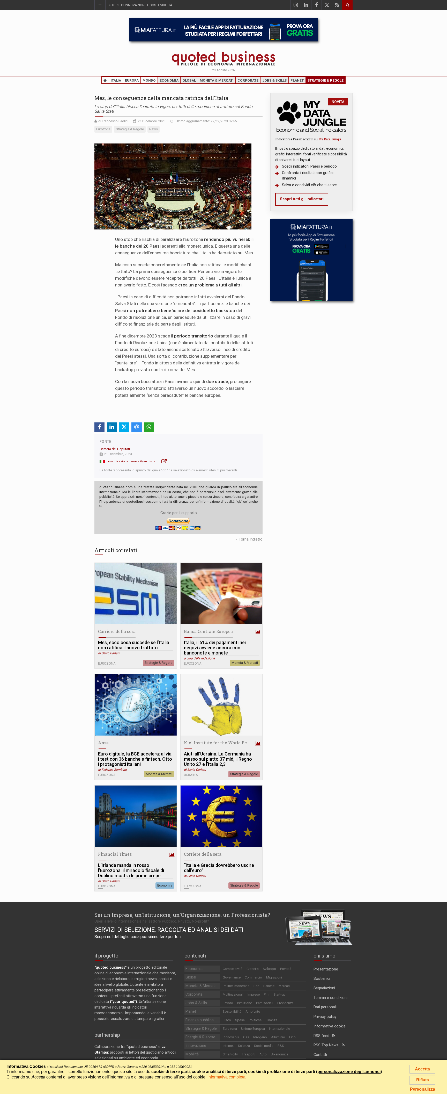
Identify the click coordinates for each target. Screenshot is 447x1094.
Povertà (285, 969)
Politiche (255, 1020)
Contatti (320, 1055)
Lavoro (228, 1003)
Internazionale (279, 1029)
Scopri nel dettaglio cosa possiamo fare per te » (138, 936)
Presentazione (326, 969)
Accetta (422, 1069)
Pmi (266, 994)
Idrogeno (260, 1037)
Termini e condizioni (330, 998)
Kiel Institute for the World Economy (222, 742)
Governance (232, 977)
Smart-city (230, 1054)
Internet (228, 1046)
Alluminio (278, 1037)
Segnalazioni (324, 988)
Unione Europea (253, 1029)
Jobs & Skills (274, 80)
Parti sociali (264, 1003)
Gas (246, 1037)
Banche (268, 986)
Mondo (149, 80)
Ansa (103, 742)
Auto (263, 1054)
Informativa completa (226, 1077)
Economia (169, 80)
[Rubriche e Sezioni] (99, 5)
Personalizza (422, 1089)
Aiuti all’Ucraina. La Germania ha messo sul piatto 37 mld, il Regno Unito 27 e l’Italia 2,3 (218, 759)
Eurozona (230, 1029)
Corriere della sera (117, 631)
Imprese (254, 994)
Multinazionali (233, 994)
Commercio (253, 977)
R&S (281, 1046)
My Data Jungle (329, 139)
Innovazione (195, 1045)
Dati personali (325, 1007)
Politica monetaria (236, 986)
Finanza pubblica (199, 1020)
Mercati (284, 986)
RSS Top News (328, 1045)
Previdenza (285, 1003)
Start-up (279, 994)
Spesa (240, 1020)
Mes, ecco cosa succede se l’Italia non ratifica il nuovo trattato (133, 645)
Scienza (244, 1046)
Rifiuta (422, 1080)
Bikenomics (279, 1054)
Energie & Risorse (200, 1037)
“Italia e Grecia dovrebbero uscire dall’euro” (219, 868)
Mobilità (192, 1054)
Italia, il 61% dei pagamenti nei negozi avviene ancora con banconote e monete (215, 648)
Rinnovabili (231, 1037)
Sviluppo (269, 969)
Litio (292, 1037)
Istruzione (244, 1003)
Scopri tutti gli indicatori (302, 199)
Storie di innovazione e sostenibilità (140, 5)
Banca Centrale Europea (208, 631)
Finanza (271, 1020)
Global (189, 80)
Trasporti (248, 1054)
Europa (132, 80)
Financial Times (115, 854)
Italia (116, 80)
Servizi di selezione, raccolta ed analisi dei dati (168, 929)
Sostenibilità (232, 1011)
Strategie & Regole (326, 80)
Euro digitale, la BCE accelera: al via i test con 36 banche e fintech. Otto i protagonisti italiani (135, 759)
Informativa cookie (330, 1026)
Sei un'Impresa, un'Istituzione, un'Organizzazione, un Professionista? (182, 914)
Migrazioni (274, 977)
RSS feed (323, 1036)
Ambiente (252, 1011)
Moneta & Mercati (217, 80)
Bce (256, 986)
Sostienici (322, 978)
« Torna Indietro (249, 539)
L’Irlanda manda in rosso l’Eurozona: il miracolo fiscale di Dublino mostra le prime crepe (131, 870)
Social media (263, 1046)
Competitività (232, 969)
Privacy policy (325, 1016)
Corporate (247, 80)
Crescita (253, 969)
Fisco (227, 1020)
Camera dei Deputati (115, 449)
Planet (297, 80)
